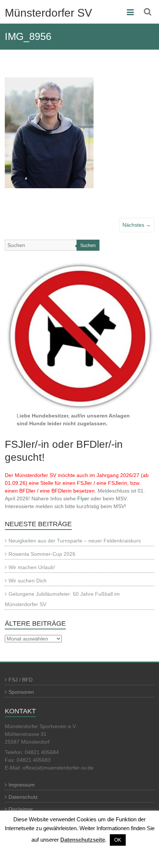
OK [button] (117, 840)
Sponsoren (21, 692)
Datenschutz (23, 797)
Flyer (83, 498)
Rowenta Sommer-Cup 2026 (42, 554)
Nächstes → (136, 225)
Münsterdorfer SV (48, 13)
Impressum (22, 785)
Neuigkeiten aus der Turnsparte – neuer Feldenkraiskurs (75, 541)
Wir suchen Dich (28, 581)
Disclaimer (21, 809)
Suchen (88, 245)
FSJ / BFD (21, 680)
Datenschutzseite (82, 839)
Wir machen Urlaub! (32, 567)
